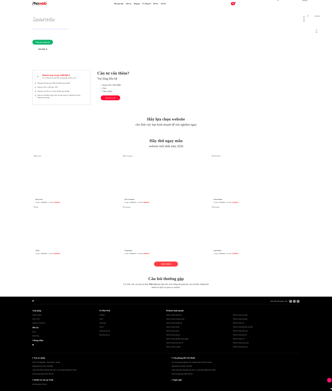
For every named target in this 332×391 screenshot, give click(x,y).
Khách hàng (35, 336)
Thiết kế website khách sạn (240, 331)
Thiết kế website (36, 315)
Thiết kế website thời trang (240, 347)
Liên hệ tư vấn (110, 98)
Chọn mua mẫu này (42, 42)
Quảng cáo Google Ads (38, 323)
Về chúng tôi (146, 3)
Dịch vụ (128, 3)
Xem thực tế (42, 49)
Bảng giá (137, 3)
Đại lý (34, 332)
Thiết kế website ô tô (238, 339)
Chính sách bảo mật (104, 331)
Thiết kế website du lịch (172, 331)
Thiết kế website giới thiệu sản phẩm (243, 327)
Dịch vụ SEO (36, 319)
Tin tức (101, 319)
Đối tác (155, 3)
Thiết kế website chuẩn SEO (174, 315)
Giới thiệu (102, 315)
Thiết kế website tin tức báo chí (174, 343)
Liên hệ (163, 3)
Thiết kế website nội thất (172, 327)
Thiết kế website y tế (238, 323)
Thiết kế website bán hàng (240, 319)
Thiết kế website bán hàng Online (175, 319)
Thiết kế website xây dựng (240, 315)
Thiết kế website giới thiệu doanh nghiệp (177, 339)
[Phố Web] (39, 3)
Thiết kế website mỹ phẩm (173, 347)
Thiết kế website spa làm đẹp (241, 343)
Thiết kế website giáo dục (173, 335)
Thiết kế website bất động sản (174, 323)
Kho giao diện (118, 3)
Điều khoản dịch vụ (104, 335)
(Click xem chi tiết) (64, 83)
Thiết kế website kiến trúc (240, 335)
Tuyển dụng (102, 323)
